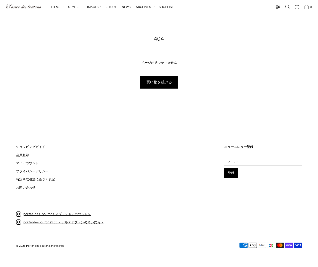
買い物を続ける (159, 82)
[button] (57, 7)
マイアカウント (27, 163)
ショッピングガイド (30, 147)
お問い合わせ (25, 187)
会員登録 (22, 155)
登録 (231, 173)
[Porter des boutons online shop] (23, 6)
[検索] (287, 7)
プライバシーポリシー (32, 171)
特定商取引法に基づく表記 (35, 179)
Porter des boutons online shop (45, 245)
